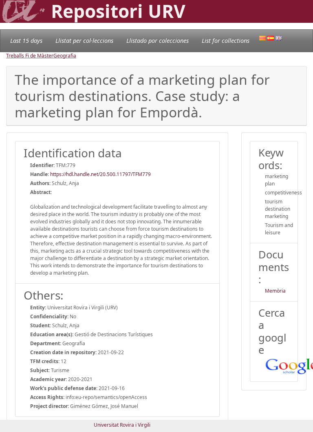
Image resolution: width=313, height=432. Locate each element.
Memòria (275, 290)
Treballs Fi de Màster (29, 55)
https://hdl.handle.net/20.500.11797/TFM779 (100, 174)
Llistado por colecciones (157, 40)
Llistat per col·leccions (84, 40)
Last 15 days (26, 40)
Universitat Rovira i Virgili (122, 424)
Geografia (64, 55)
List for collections (225, 40)
